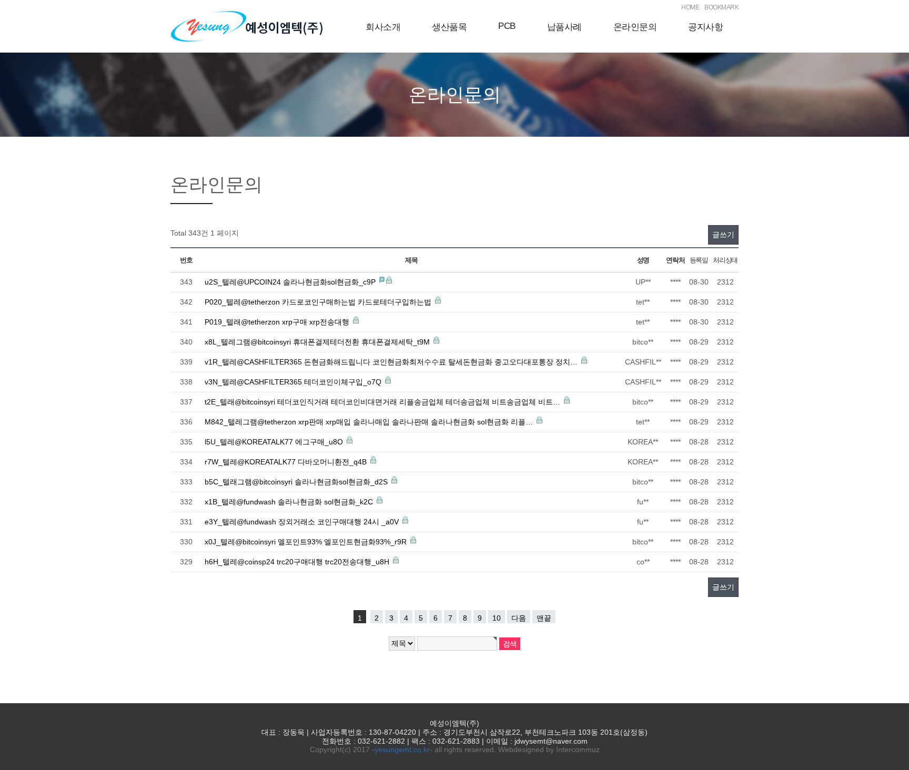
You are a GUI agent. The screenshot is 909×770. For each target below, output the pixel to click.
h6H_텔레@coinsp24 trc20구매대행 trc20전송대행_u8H (298, 562)
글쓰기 (723, 234)
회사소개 (383, 27)
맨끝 (544, 618)
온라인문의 (635, 27)
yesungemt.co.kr (402, 749)
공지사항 (705, 27)
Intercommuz (578, 749)
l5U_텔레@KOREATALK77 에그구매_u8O (275, 442)
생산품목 (449, 27)
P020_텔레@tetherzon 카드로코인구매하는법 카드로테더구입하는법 (319, 302)
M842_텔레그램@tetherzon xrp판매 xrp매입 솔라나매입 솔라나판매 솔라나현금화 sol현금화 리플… (370, 422)
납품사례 (564, 27)
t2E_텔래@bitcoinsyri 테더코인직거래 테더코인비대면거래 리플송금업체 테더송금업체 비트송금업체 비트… (383, 402)
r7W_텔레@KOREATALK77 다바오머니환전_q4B (287, 462)
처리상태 (725, 260)
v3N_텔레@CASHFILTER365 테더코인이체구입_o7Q (294, 382)
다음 (518, 618)
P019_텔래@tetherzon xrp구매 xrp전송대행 (278, 322)
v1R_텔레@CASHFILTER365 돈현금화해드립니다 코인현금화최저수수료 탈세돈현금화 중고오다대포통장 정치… (392, 362)
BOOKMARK (721, 7)
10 (496, 618)
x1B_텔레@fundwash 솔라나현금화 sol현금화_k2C (290, 502)
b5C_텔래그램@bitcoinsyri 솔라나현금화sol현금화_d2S (297, 482)
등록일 (699, 260)
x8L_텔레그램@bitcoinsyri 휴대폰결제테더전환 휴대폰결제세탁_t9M (318, 342)
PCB (507, 26)
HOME (690, 7)
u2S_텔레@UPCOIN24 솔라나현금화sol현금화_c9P (291, 282)
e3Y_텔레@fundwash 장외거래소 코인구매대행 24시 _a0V (303, 522)
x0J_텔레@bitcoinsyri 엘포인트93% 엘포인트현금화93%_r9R (307, 542)
